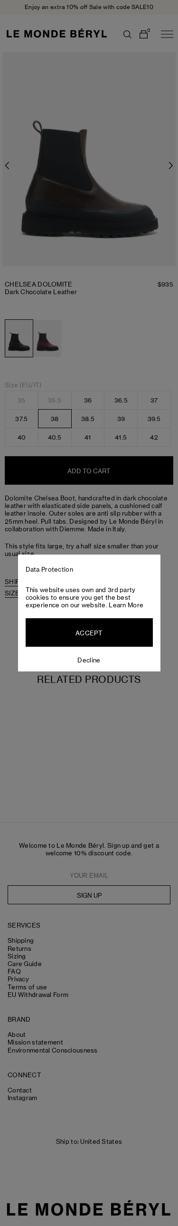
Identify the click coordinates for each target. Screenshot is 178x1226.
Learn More (126, 605)
